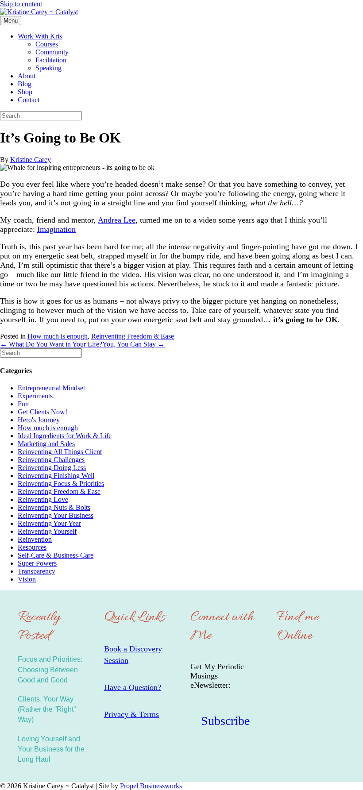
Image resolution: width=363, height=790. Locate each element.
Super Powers (37, 563)
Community (52, 52)
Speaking (48, 68)
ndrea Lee (119, 220)
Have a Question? (132, 687)
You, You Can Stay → (133, 344)
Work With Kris (40, 36)
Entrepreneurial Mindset (51, 388)
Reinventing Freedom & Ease (132, 336)
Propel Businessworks (151, 786)
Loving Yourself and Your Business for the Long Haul (51, 749)
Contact (28, 100)
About (26, 76)
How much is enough (57, 336)
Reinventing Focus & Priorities (61, 483)
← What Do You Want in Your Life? (51, 344)
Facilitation (50, 60)
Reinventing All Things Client (60, 451)
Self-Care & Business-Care (55, 555)
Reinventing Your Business (55, 515)
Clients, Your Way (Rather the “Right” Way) (47, 709)
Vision (27, 579)
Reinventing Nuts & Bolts (54, 507)
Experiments (35, 396)
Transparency (36, 571)
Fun (23, 404)
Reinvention (35, 539)
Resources (32, 547)
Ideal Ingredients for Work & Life (65, 435)
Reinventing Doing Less (52, 467)
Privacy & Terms (131, 714)
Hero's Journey (39, 420)
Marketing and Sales (46, 443)
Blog (24, 84)
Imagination (56, 229)
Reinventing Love (43, 499)
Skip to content (21, 4)
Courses (46, 44)
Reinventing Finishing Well (56, 475)
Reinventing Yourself (47, 531)
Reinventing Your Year (49, 523)
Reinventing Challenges (51, 459)
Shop (25, 92)
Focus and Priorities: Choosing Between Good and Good (50, 669)
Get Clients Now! (42, 412)
